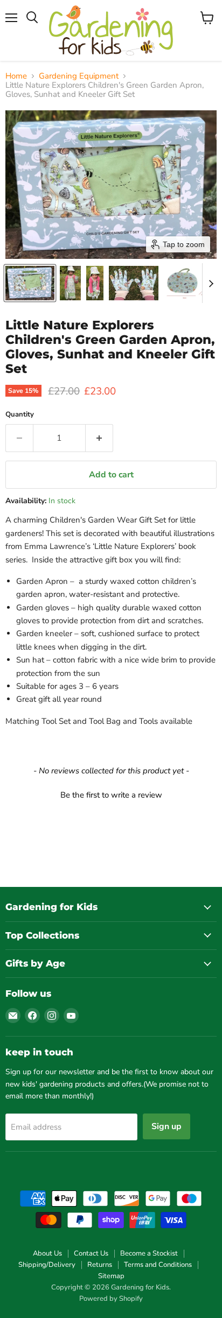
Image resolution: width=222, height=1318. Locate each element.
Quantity (19, 415)
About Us (47, 1253)
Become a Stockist (149, 1253)
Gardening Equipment (79, 76)
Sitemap (111, 1276)
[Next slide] (210, 283)
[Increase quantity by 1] (99, 438)
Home (16, 76)
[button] (30, 283)
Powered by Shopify (111, 1298)
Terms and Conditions (158, 1265)
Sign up (166, 1126)
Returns (99, 1265)
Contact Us (91, 1253)
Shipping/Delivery (46, 1265)
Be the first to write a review (111, 795)
